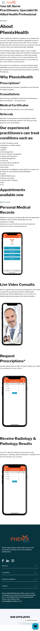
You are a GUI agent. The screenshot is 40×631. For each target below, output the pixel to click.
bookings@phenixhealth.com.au (12, 601)
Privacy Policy (6, 599)
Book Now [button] (3, 21)
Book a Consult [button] (5, 202)
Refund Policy (15, 599)
